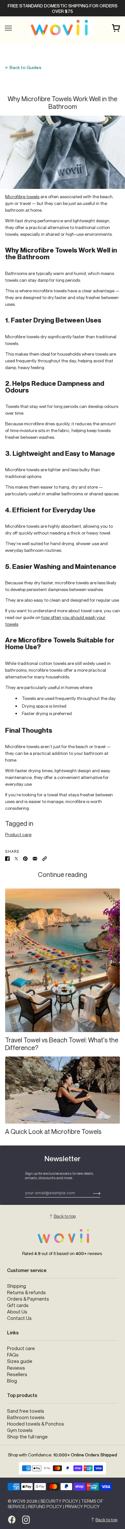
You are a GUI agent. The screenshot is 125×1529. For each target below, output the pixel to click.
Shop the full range (27, 1436)
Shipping (16, 1286)
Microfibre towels (22, 196)
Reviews (16, 1368)
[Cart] (116, 28)
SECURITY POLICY (59, 1501)
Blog (12, 1380)
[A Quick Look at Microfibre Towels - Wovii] (62, 1090)
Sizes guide (19, 1361)
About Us (17, 1311)
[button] (44, 858)
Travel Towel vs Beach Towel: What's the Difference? (61, 1044)
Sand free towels (25, 1411)
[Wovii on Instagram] (26, 1520)
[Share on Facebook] (7, 858)
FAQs (13, 1354)
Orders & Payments (28, 1299)
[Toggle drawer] (8, 28)
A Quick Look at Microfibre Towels (53, 1131)
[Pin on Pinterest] (25, 858)
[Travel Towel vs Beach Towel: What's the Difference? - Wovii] (62, 960)
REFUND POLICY (45, 1506)
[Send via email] (35, 858)
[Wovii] (62, 28)
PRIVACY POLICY (82, 1506)
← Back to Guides (23, 67)
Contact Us (19, 1318)
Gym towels (20, 1430)
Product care (18, 834)
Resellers (17, 1374)
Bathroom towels (26, 1417)
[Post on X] (16, 858)
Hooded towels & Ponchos (35, 1424)
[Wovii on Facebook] (12, 1520)
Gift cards (18, 1305)
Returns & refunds (26, 1292)
